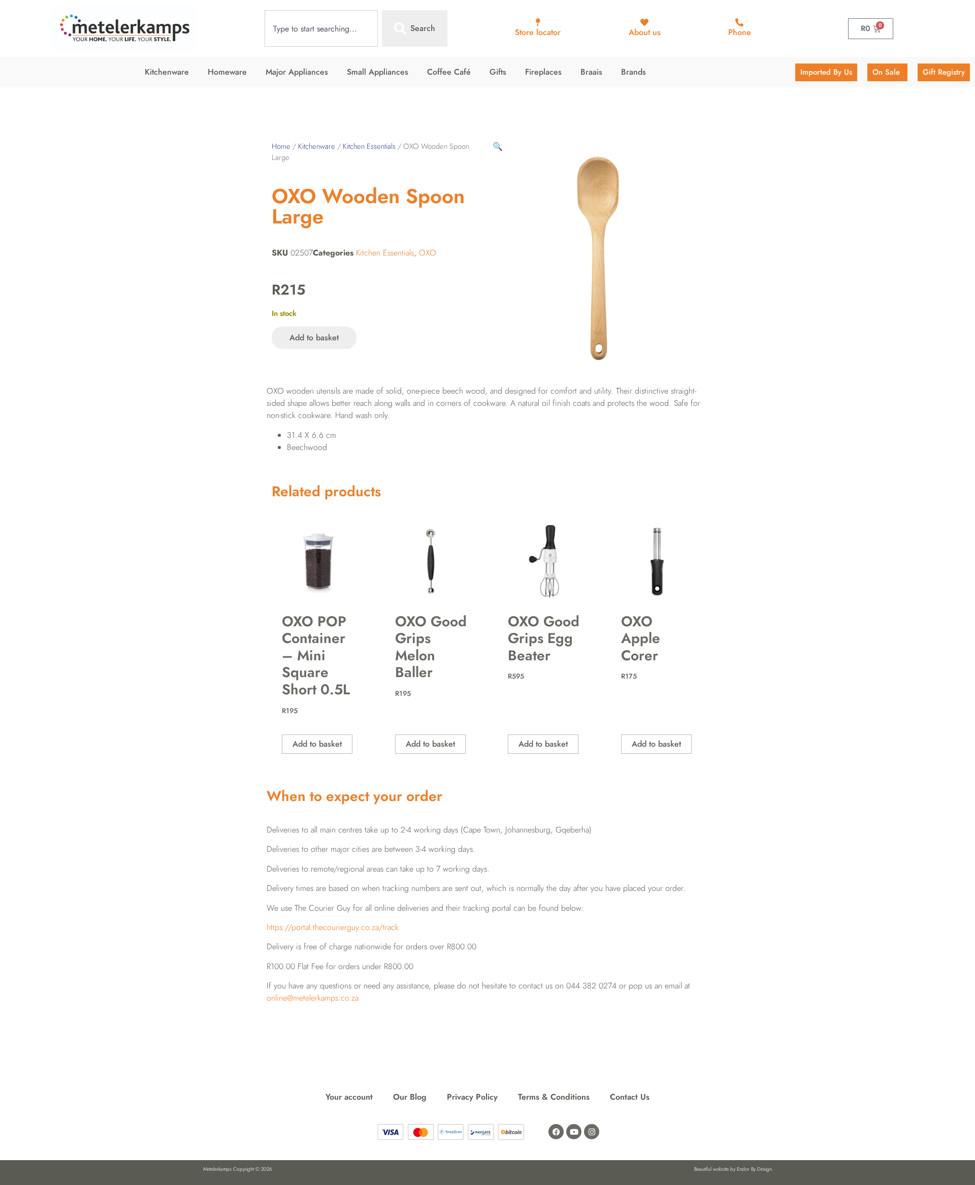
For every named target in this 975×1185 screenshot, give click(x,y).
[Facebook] (556, 1131)
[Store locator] (538, 22)
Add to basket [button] (317, 744)
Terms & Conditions (554, 1097)
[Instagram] (591, 1131)
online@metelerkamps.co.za (313, 998)
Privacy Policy (472, 1097)
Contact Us (629, 1097)
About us (645, 32)
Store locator (538, 32)
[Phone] (739, 22)
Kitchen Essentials (369, 146)
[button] (498, 146)
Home (281, 146)
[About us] (644, 22)
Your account (349, 1097)
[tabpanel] (487, 447)
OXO (427, 253)
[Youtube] (573, 1131)
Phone (739, 32)
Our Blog (410, 1097)
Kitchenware (316, 146)
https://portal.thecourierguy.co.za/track (333, 927)
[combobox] (321, 28)
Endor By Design (754, 1169)
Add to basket (314, 337)
